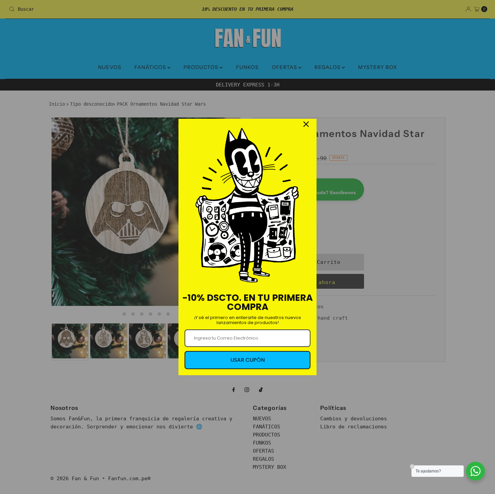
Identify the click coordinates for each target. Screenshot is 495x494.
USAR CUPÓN (247, 360)
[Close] (306, 124)
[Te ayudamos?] (475, 471)
